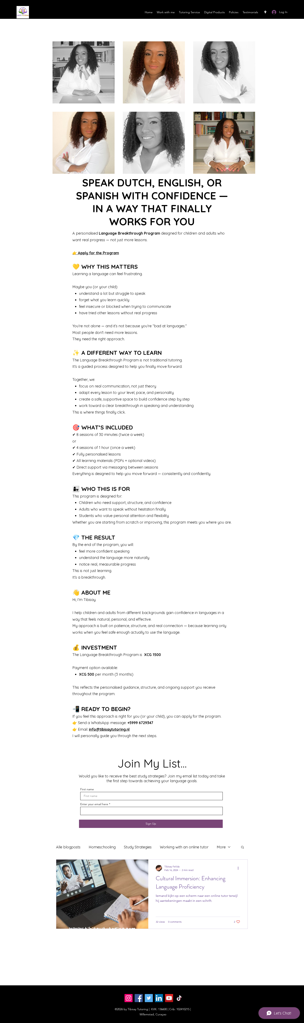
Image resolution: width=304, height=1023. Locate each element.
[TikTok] (179, 998)
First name (87, 789)
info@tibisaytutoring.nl (109, 729)
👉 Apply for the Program (95, 253)
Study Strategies (138, 847)
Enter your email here (94, 804)
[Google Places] (265, 12)
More (221, 847)
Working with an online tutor (184, 847)
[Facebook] (139, 998)
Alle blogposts (68, 847)
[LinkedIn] (159, 998)
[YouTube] (169, 998)
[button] (242, 847)
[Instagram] (128, 998)
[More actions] (239, 868)
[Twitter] (149, 998)
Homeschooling (102, 847)
